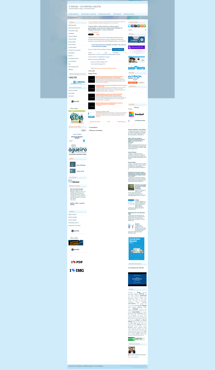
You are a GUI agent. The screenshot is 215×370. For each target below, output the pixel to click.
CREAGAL (70, 69)
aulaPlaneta (117, 14)
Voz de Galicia (131, 334)
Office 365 (135, 321)
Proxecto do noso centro (74, 50)
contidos (144, 302)
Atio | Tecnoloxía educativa (76, 189)
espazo (129, 312)
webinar (142, 334)
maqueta (140, 318)
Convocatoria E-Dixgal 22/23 (98, 64)
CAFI (137, 299)
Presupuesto (144, 324)
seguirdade (134, 328)
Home (90, 21)
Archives (141, 82)
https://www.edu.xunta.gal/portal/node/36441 (105, 68)
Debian (129, 305)
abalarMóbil (130, 294)
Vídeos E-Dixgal (72, 39)
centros (145, 299)
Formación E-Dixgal (104, 14)
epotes (137, 310)
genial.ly (145, 313)
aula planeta (131, 295)
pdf (144, 321)
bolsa (134, 299)
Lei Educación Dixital (140, 120)
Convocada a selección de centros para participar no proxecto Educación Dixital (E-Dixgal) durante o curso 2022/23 (105, 28)
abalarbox (145, 292)
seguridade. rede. (140, 328)
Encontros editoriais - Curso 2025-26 (137, 129)
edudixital (130, 310)
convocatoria (95, 21)
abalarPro (137, 224)
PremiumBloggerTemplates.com (139, 367)
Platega (142, 323)
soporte (129, 331)
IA (140, 314)
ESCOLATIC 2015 (143, 310)
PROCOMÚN (130, 326)
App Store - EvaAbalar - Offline (102, 111)
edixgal (100, 21)
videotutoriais (143, 332)
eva (141, 312)
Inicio (109, 121)
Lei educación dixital (139, 317)
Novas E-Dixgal (131, 162)
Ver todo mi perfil (133, 357)
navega (134, 320)
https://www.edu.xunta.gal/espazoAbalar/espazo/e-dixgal (106, 54)
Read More (105, 82)
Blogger (101, 366)
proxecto (140, 326)
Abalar (139, 292)
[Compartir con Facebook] (94, 71)
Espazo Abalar (72, 41)
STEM (133, 331)
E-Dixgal (143, 306)
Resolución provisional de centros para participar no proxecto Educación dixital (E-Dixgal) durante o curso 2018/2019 (109, 77)
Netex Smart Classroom (88, 14)
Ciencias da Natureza (133, 301)
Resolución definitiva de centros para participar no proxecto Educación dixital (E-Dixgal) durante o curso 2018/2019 (109, 94)
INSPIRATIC (134, 316)
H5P (129, 314)
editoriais (139, 307)
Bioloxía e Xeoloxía (139, 298)
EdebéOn (134, 307)
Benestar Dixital (143, 297)
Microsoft (145, 318)
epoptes (134, 310)
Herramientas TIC (135, 314)
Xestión (136, 335)
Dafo (146, 303)
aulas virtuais (131, 297)
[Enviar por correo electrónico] (89, 71)
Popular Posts (132, 82)
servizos (129, 330)
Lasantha (144, 365)
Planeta (138, 323)
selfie (145, 328)
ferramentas (131, 313)
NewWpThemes (129, 365)
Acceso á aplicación (118, 49)
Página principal (73, 14)
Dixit (69, 64)
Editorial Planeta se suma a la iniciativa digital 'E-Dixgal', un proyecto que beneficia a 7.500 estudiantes (109, 103)
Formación (71, 96)
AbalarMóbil (71, 53)
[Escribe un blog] (90, 71)
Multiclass (130, 320)
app (146, 294)
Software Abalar (72, 47)
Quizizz (145, 326)
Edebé (129, 307)
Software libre (143, 330)
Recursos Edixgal (129, 14)
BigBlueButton (131, 298)
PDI (146, 321)
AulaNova (137, 295)
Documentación (73, 17)
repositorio (140, 327)
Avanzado (137, 297)
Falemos (145, 312)
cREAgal (137, 200)
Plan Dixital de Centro (73, 66)
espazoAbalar (136, 312)
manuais (136, 318)
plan (129, 323)
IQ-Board (141, 316)
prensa (139, 324)
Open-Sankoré (140, 321)
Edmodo (70, 55)
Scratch (129, 328)
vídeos (138, 332)
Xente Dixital (71, 93)
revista (145, 327)
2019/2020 (130, 292)
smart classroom (136, 330)
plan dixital (133, 323)
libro (146, 317)
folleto (135, 313)
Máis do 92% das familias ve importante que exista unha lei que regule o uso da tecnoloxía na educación (136, 140)
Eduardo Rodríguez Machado (138, 354)
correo (138, 303)
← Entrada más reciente (94, 121)
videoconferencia (132, 332)
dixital (138, 305)
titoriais (135, 331)
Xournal (142, 335)
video (145, 331)
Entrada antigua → (121, 121)
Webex (137, 334)
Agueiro (136, 294)
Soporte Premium (132, 152)
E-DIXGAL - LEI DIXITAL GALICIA (85, 6)
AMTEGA (141, 294)
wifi (133, 335)
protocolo (136, 326)
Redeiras (135, 327)
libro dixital (130, 318)
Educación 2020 (143, 309)
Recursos (130, 327)
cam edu (141, 299)
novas (141, 320)
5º (134, 292)
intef (138, 316)
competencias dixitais (133, 302)
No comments (95, 32)
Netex (138, 320)
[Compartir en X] (92, 71)
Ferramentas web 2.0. (73, 58)
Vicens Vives (140, 331)
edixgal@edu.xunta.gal (103, 57)
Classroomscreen (143, 301)
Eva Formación (72, 44)
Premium (134, 324)
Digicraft (132, 305)
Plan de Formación (72, 90)
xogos (139, 335)
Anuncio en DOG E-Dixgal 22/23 (99, 62)
